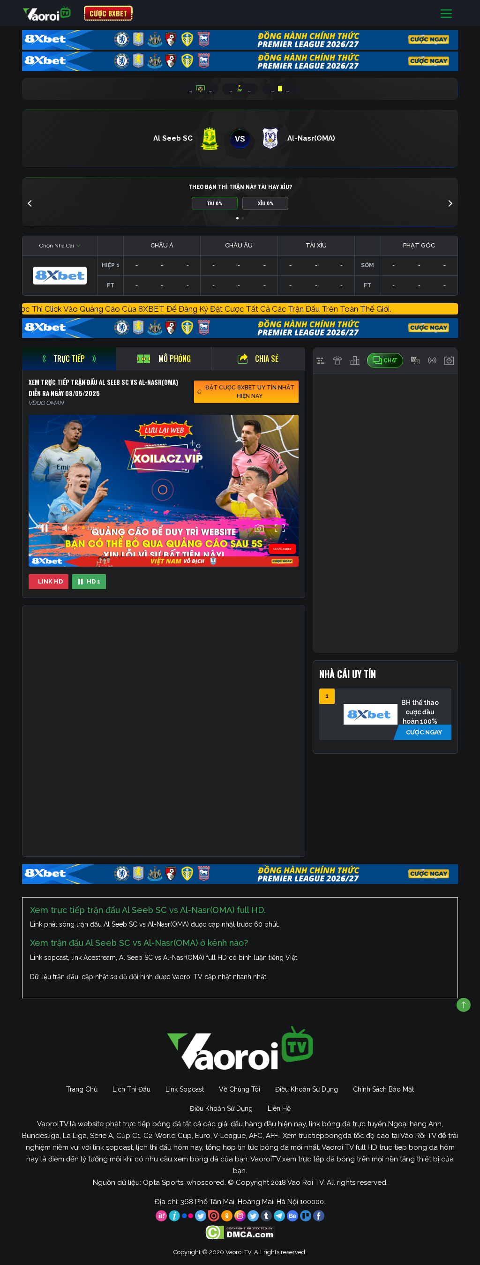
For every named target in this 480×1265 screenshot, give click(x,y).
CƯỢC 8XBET (108, 13)
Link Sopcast (184, 1089)
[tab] (69, 358)
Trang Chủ (82, 1089)
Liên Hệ (279, 1108)
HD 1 (93, 581)
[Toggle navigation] (446, 13)
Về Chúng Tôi (239, 1089)
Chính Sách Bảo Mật (383, 1089)
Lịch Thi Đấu (131, 1089)
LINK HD (50, 581)
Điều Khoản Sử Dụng (306, 1089)
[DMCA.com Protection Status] (240, 1232)
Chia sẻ (266, 358)
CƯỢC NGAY (424, 732)
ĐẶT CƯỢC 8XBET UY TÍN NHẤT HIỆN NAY (249, 391)
